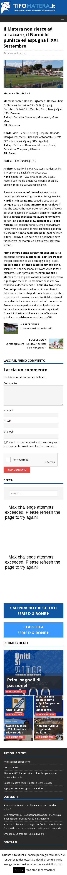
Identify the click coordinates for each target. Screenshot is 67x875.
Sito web (9, 431)
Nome (8, 410)
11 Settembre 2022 (16, 53)
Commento (10, 383)
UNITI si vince (15, 709)
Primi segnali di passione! (24, 682)
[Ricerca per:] (34, 493)
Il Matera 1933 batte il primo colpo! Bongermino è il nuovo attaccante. (48, 703)
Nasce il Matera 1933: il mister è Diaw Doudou (16, 729)
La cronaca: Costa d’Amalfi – (31, 833)
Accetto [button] (19, 870)
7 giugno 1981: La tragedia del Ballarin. (47, 729)
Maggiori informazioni (40, 870)
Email (7, 421)
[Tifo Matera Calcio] (27, 13)
